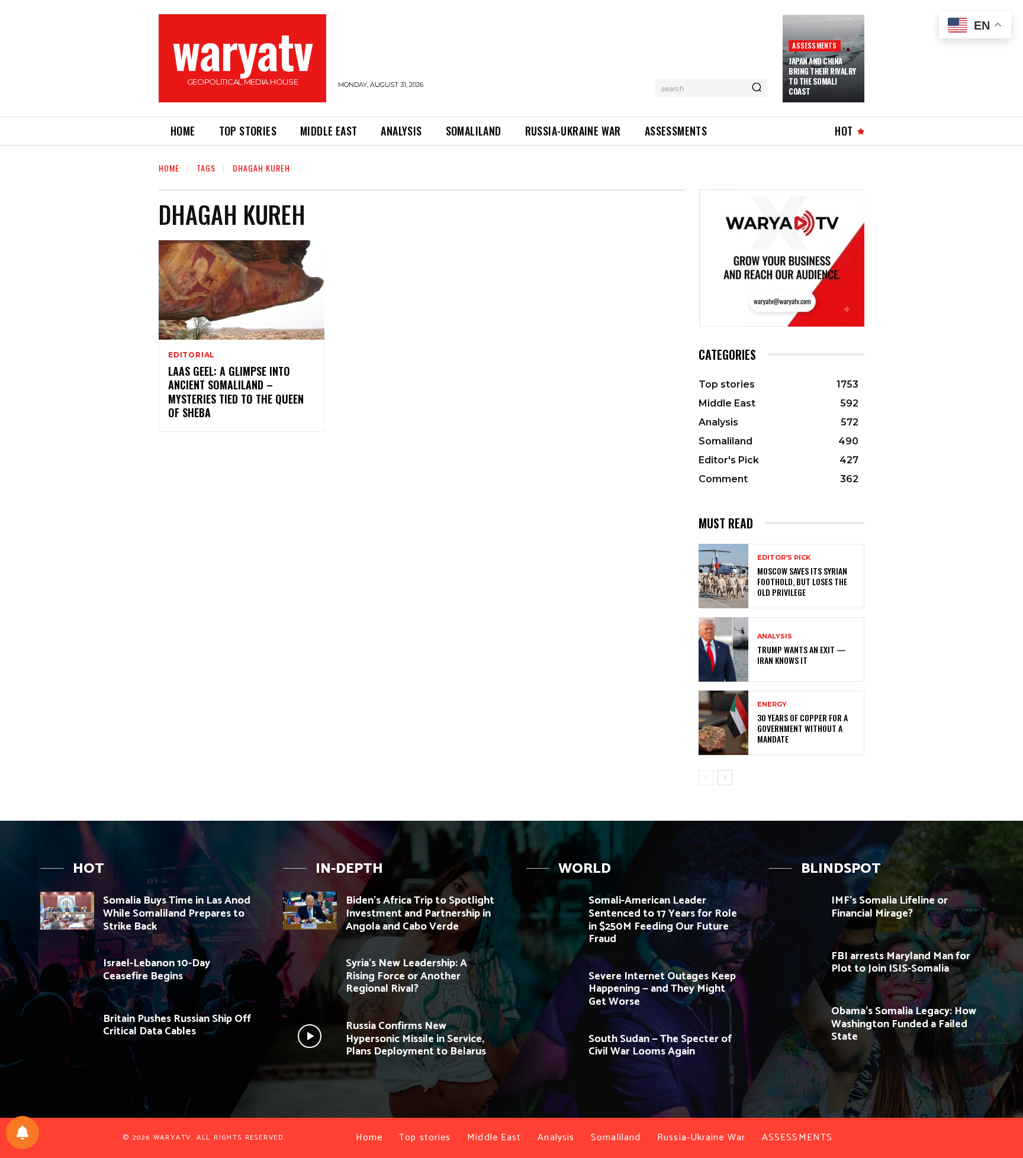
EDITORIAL (191, 355)
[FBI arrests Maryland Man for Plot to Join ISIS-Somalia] (795, 966)
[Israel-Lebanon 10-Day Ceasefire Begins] (67, 973)
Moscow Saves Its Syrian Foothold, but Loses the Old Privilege (802, 581)
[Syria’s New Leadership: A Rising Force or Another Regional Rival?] (310, 973)
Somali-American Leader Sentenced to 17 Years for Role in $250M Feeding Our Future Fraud (662, 920)
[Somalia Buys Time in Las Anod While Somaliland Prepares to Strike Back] (67, 910)
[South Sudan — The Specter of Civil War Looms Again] (553, 1048)
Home (169, 168)
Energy (772, 704)
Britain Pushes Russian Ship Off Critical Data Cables (177, 1025)
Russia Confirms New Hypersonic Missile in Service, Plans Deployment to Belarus (416, 1038)
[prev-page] (706, 777)
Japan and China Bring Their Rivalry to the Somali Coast (822, 76)
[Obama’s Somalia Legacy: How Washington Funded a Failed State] (795, 1021)
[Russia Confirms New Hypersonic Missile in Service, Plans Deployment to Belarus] (310, 1035)
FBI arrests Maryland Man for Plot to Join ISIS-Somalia (900, 962)
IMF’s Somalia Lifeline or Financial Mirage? (889, 907)
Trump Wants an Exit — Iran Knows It (801, 654)
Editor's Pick (783, 557)
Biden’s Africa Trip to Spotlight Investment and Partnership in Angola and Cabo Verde (420, 913)
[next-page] (725, 777)
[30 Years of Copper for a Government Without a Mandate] (723, 723)
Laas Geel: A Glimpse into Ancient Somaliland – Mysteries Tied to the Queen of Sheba (236, 391)
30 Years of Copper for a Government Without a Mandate (802, 728)
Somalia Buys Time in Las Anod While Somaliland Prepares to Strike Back (176, 913)
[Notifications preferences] (22, 1132)
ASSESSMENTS (814, 45)
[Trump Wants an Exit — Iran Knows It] (723, 649)
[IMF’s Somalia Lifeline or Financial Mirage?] (795, 910)
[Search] (756, 88)
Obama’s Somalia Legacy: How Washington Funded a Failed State (903, 1024)
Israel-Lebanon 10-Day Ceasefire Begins (156, 969)
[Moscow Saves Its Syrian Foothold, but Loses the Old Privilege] (723, 576)
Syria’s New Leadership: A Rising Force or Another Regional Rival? (406, 976)
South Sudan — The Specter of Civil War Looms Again (660, 1045)
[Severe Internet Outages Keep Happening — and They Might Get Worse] (553, 986)
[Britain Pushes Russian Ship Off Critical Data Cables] (67, 1028)
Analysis (774, 636)
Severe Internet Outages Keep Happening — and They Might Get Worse (662, 989)
